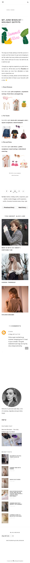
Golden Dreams (8, 315)
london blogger (12, 199)
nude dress (14, 146)
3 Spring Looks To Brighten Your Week (16, 515)
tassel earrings (13, 149)
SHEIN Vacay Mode (15, 479)
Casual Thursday (9, 282)
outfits (4, 201)
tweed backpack (18, 122)
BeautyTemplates (19, 561)
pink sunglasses (16, 91)
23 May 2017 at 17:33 (14, 334)
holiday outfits (15, 197)
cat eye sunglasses (17, 173)
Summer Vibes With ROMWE (15, 468)
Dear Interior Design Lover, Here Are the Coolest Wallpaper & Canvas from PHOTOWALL (16, 494)
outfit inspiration (21, 199)
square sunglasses (7, 122)
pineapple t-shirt (22, 120)
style (26, 201)
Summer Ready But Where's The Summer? (16, 504)
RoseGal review (16, 201)
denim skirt (14, 120)
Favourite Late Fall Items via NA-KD (15, 456)
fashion (8, 197)
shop (22, 201)
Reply (27, 348)
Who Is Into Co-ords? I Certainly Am (11, 249)
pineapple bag (19, 94)
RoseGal (23, 69)
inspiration (22, 197)
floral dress (10, 94)
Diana (10, 331)
